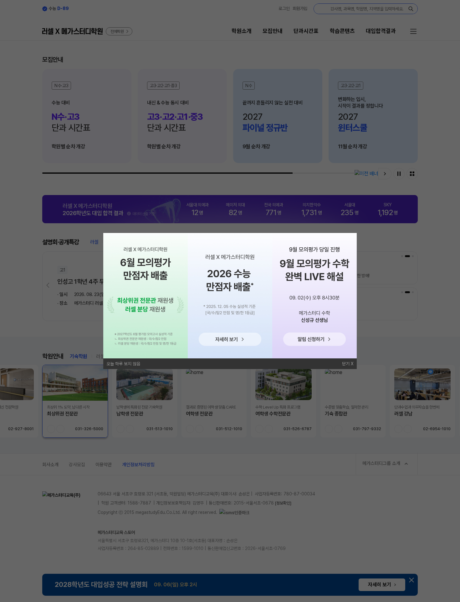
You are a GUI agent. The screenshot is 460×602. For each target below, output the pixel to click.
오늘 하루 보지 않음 (123, 364)
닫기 (346, 364)
